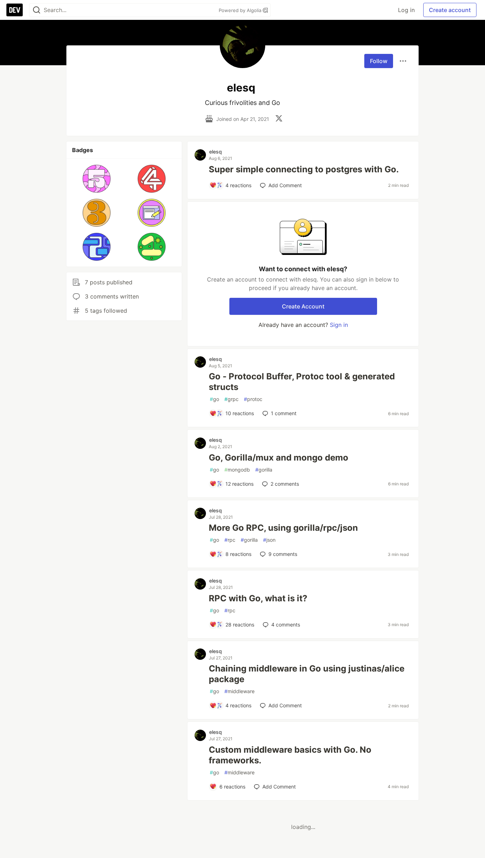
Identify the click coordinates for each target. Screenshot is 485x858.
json (269, 540)
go (214, 399)
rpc (229, 540)
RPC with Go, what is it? (258, 598)
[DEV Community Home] (14, 10)
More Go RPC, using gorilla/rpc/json (283, 528)
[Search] (36, 10)
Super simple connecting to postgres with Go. (304, 169)
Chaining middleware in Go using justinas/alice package (306, 673)
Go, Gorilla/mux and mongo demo (278, 457)
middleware (239, 691)
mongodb (237, 470)
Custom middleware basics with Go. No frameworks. (290, 755)
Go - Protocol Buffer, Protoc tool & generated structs (302, 381)
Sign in (339, 324)
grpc (231, 399)
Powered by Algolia (241, 10)
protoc (253, 399)
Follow (378, 61)
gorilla (263, 470)
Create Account (303, 306)
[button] (96, 179)
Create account (450, 9)
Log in (406, 9)
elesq (215, 152)
